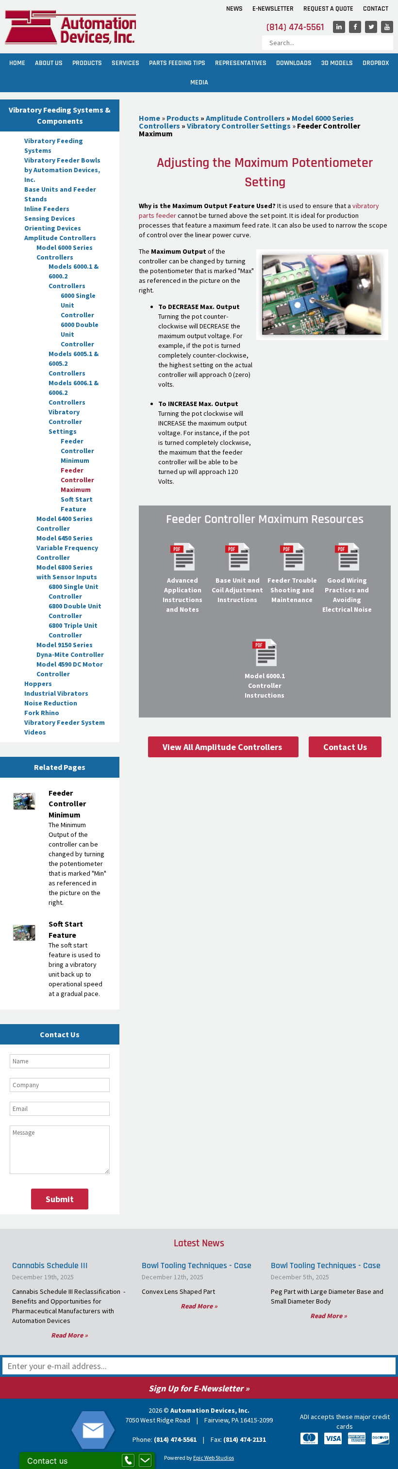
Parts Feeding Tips (177, 63)
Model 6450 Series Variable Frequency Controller (67, 548)
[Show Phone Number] (128, 1461)
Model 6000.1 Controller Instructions (265, 685)
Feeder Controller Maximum (77, 480)
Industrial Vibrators (56, 693)
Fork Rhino (41, 712)
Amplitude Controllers (60, 237)
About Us (49, 63)
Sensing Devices (49, 218)
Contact (375, 8)
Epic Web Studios (213, 1457)
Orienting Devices (52, 228)
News (234, 8)
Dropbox (376, 63)
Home (17, 63)
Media (199, 82)
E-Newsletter (273, 8)
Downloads (294, 63)
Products (87, 63)
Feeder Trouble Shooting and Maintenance (292, 590)
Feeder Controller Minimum (77, 451)
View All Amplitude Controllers (223, 746)
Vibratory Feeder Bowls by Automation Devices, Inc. (62, 170)
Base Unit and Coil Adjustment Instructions (237, 590)
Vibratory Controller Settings (65, 422)
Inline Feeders (46, 208)
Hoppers (38, 683)
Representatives (240, 63)
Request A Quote (328, 8)
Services (125, 63)
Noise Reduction (50, 703)
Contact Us (345, 746)
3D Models (337, 63)
